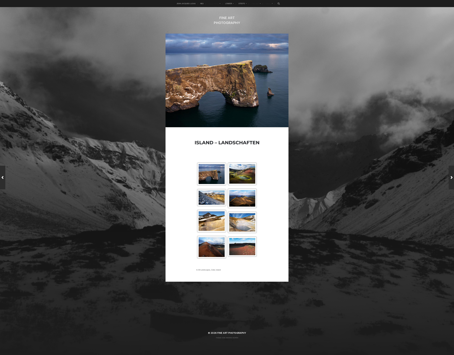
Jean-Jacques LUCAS (186, 3)
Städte (241, 3)
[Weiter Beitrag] (451, 177)
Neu (202, 3)
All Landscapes (204, 270)
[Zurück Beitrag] (2, 177)
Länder (228, 3)
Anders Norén (232, 338)
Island (218, 270)
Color (213, 270)
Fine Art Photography (231, 333)
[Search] (278, 3)
